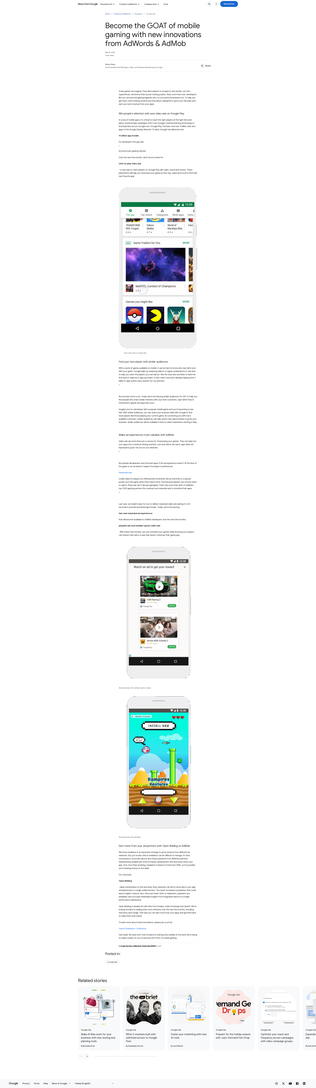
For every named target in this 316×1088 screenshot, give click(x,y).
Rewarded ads (125, 472)
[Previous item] (81, 1056)
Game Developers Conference (132, 928)
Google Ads (112, 962)
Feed (166, 4)
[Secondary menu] (216, 4)
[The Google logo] (13, 1083)
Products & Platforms (122, 14)
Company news (150, 4)
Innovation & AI (106, 4)
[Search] (209, 4)
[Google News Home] (88, 4)
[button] (229, 4)
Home (107, 14)
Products (138, 14)
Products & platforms (128, 4)
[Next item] (87, 1056)
